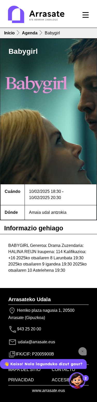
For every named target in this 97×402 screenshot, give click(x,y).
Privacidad (21, 380)
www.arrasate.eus (48, 390)
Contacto (63, 369)
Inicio (9, 33)
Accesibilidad (68, 380)
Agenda (30, 33)
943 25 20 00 (29, 329)
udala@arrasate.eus (36, 342)
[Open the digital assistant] (77, 380)
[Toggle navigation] (85, 15)
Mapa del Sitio (24, 369)
